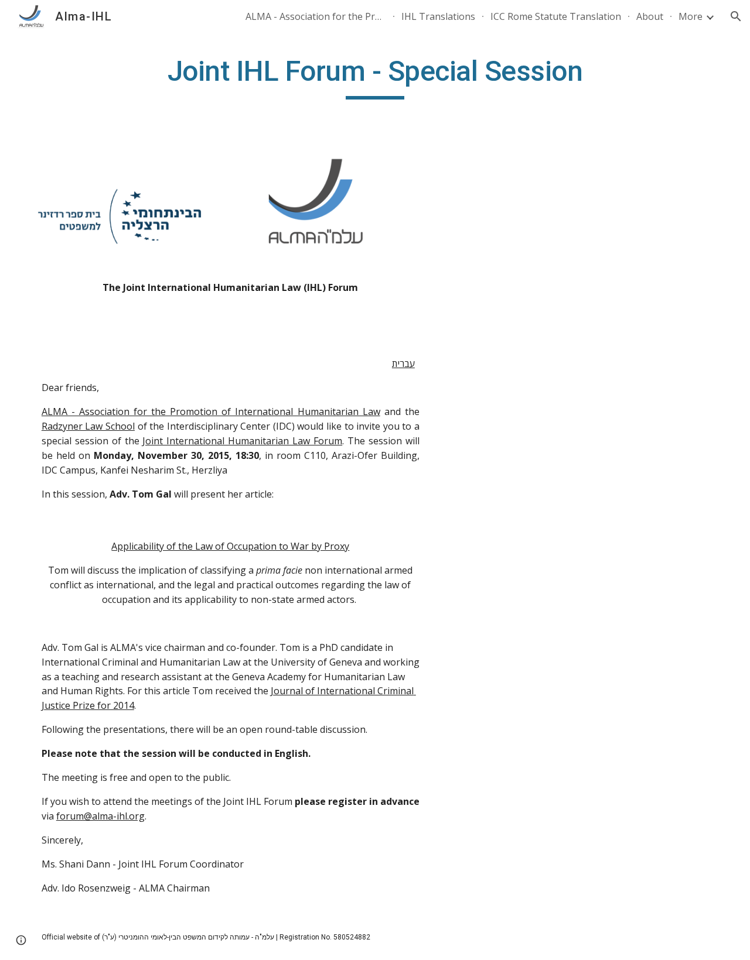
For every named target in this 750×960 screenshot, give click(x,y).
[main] (375, 76)
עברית (403, 363)
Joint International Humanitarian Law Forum (242, 440)
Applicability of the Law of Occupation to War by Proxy (230, 546)
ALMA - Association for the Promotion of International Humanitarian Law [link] (316, 16)
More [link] (691, 16)
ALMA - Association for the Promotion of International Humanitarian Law (211, 411)
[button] (736, 16)
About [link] (649, 16)
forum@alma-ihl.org (100, 816)
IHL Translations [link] (438, 16)
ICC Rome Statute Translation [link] (555, 16)
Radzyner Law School (88, 426)
